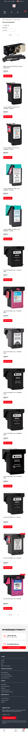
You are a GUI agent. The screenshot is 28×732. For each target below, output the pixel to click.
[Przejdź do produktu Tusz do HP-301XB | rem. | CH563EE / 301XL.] (14, 338)
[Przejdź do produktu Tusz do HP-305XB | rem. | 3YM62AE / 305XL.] (14, 462)
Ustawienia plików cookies (6, 691)
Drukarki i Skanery (16, 19)
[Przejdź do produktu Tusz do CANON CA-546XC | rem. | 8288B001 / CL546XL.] (14, 216)
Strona (10, 35)
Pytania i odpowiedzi (5, 686)
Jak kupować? (4, 684)
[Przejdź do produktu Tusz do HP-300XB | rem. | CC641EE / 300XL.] (14, 256)
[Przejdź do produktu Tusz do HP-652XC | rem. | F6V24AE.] (14, 585)
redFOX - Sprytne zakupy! (7, 19)
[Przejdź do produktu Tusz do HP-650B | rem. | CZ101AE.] (14, 503)
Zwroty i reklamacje (5, 678)
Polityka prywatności (5, 690)
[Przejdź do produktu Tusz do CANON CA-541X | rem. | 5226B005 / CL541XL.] (14, 134)
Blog (5, 1)
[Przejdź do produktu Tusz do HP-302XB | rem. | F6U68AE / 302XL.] (14, 379)
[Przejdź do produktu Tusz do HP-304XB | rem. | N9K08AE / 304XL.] (14, 420)
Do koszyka (8, 76)
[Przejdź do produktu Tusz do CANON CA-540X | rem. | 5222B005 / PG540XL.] (14, 93)
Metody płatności (4, 672)
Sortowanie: (4, 27)
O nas (8, 1)
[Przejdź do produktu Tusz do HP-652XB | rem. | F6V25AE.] (14, 544)
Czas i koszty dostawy (5, 674)
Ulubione (3, 702)
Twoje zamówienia (5, 698)
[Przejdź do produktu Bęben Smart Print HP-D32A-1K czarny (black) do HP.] (14, 53)
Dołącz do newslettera (9, 718)
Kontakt (13, 1)
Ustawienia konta (4, 700)
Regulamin (3, 688)
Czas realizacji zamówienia (6, 676)
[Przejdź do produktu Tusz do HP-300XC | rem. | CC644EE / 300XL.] (14, 297)
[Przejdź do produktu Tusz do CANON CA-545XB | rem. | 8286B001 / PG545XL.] (14, 175)
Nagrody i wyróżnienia (5, 665)
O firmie (2, 662)
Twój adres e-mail (5, 714)
